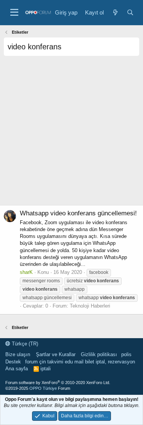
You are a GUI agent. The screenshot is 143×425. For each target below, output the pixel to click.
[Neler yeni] (115, 12)
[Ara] (130, 12)
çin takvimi (51, 362)
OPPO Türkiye (43, 388)
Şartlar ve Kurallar (56, 354)
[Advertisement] (71, 133)
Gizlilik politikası (99, 354)
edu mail (74, 362)
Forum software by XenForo (57, 382)
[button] (14, 13)
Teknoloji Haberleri (90, 306)
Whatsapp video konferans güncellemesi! (78, 213)
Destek (13, 362)
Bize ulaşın (17, 354)
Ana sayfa (16, 368)
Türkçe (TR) (24, 344)
